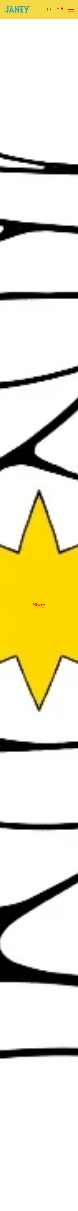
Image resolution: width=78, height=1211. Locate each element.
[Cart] (60, 9)
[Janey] (17, 9)
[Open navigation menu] (71, 9)
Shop (39, 605)
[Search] (49, 9)
